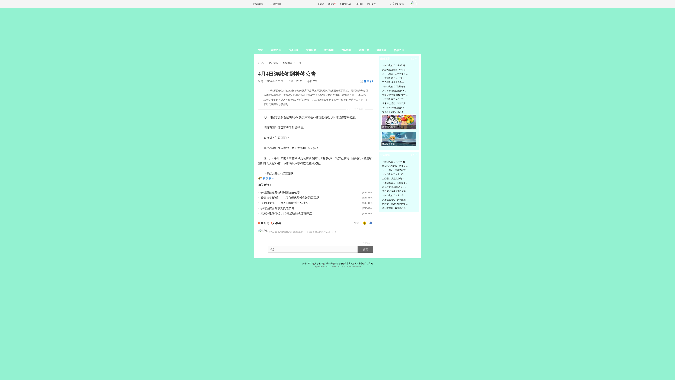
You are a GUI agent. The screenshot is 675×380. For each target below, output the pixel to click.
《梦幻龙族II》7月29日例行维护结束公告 (286, 202)
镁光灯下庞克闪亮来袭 (392, 112)
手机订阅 (312, 81)
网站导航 (277, 4)
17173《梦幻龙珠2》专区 (335, 25)
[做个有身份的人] (364, 223)
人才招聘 (318, 263)
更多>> (414, 59)
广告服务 (328, 263)
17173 (261, 63)
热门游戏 (399, 4)
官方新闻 (311, 50)
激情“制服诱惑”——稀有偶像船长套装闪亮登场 (290, 197)
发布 (365, 249)
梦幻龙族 (273, 63)
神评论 (368, 81)
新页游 (331, 4)
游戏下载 (381, 50)
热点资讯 (399, 50)
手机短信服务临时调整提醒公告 (280, 192)
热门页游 (371, 4)
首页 (260, 50)
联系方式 (348, 263)
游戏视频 (346, 50)
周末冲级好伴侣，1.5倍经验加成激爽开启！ (288, 213)
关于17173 (307, 263)
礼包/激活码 (345, 4)
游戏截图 (329, 50)
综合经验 (293, 50)
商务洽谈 (338, 263)
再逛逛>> (268, 178)
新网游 (321, 4)
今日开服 (359, 4)
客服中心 (358, 263)
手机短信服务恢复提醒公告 (277, 208)
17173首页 (258, 4)
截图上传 (364, 50)
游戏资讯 (276, 50)
